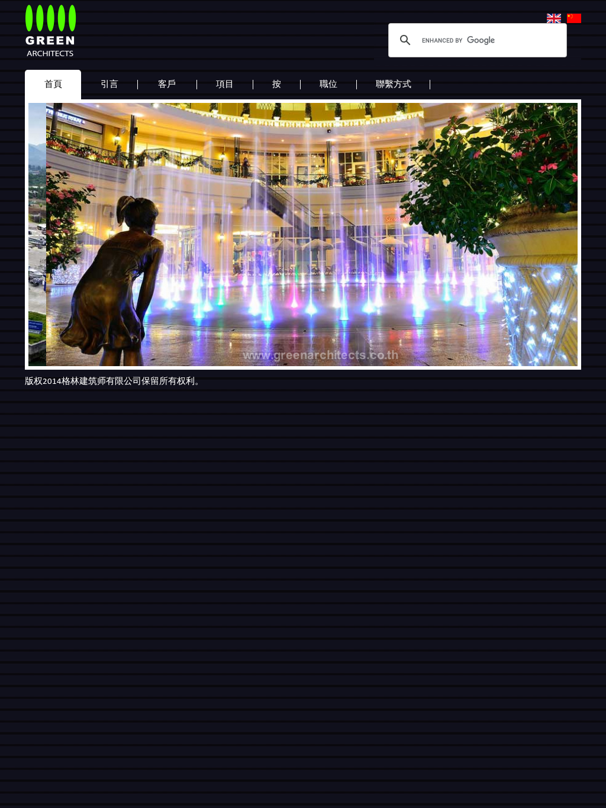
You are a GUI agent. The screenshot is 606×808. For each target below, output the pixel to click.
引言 (109, 84)
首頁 (53, 84)
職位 (328, 84)
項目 (225, 84)
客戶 (167, 84)
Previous (43, 231)
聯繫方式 (393, 84)
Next (562, 231)
